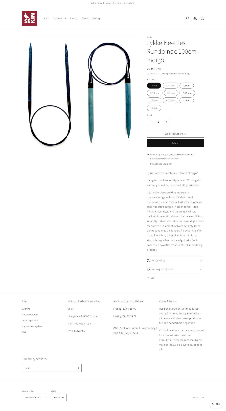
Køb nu (175, 143)
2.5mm (186, 85)
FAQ (24, 332)
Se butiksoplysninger (161, 163)
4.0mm (186, 100)
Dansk (57, 397)
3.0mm (171, 92)
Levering (164, 73)
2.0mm (154, 85)
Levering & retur (30, 320)
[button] (59, 18)
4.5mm (154, 107)
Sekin (202, 398)
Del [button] (152, 277)
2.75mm (154, 92)
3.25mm (187, 92)
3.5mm (154, 100)
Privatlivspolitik (30, 314)
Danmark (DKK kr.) (34, 397)
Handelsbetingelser (32, 326)
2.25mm (170, 85)
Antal (149, 115)
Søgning (26, 308)
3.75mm (170, 100)
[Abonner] (77, 368)
